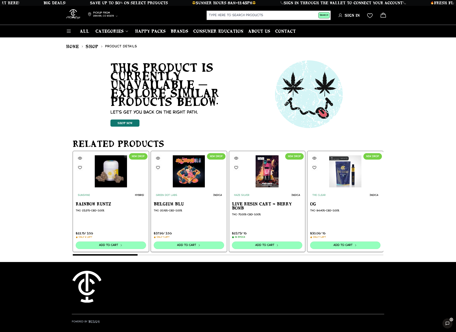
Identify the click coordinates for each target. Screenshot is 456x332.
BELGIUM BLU (169, 204)
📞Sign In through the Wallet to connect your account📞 (337, 2)
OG (313, 204)
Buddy (94, 321)
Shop (92, 46)
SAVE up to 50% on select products (123, 2)
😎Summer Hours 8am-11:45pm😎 (218, 2)
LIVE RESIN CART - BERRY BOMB (262, 206)
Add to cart (108, 245)
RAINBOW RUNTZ (93, 204)
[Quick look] (80, 158)
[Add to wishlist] (80, 167)
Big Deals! (48, 2)
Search (324, 15)
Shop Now (125, 123)
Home (72, 46)
